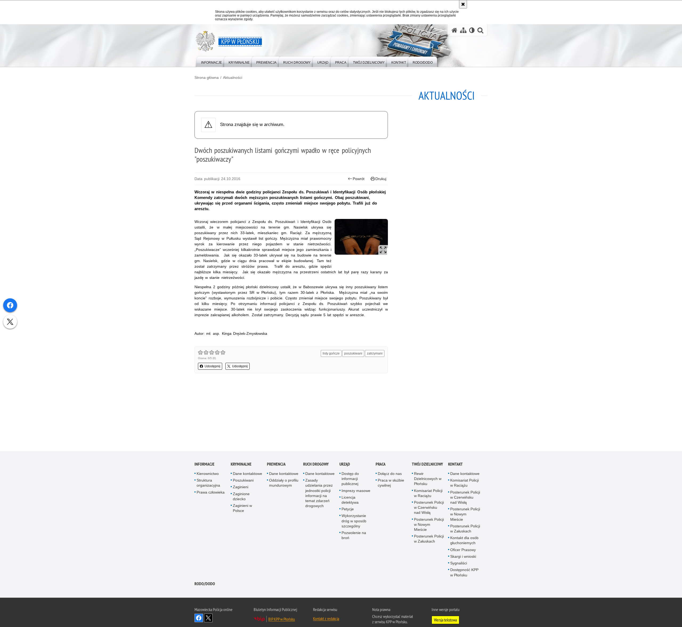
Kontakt (455, 464)
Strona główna (206, 77)
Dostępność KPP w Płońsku (464, 572)
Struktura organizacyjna (208, 483)
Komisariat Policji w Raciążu (428, 493)
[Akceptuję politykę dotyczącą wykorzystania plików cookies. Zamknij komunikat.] (463, 4)
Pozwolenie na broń (354, 535)
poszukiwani (353, 353)
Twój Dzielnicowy (427, 464)
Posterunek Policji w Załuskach (429, 539)
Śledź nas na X (208, 618)
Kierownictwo (208, 473)
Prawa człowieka (211, 492)
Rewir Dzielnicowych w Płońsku (427, 478)
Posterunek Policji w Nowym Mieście (429, 524)
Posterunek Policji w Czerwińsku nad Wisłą (429, 507)
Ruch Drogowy (316, 464)
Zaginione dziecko (241, 496)
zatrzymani (375, 353)
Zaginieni (240, 487)
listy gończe (331, 353)
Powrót (358, 179)
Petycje (348, 509)
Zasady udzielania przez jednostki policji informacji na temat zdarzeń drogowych (319, 493)
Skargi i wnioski (463, 556)
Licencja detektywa (350, 499)
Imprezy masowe (356, 490)
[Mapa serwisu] (463, 30)
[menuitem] (211, 61)
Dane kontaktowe (247, 473)
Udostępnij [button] (212, 366)
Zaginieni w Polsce (242, 508)
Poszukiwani (243, 480)
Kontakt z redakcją (326, 618)
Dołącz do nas (390, 473)
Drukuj (380, 179)
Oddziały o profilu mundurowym (283, 483)
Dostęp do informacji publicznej (350, 478)
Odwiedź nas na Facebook (198, 618)
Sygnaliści (458, 563)
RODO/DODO (204, 584)
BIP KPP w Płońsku (281, 619)
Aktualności (232, 77)
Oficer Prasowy (463, 550)
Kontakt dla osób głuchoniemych (464, 540)
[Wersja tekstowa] (472, 30)
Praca (380, 464)
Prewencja (276, 464)
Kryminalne (241, 464)
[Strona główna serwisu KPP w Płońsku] (454, 30)
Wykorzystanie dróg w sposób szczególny (354, 521)
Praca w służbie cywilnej (391, 483)
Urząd (344, 464)
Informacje (204, 464)
